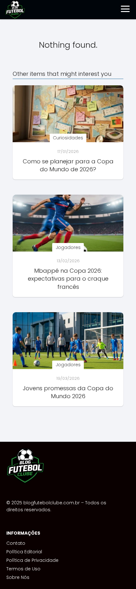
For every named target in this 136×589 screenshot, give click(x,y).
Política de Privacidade (32, 560)
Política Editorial (24, 552)
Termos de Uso (23, 569)
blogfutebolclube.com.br (51, 503)
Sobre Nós (17, 577)
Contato (15, 543)
